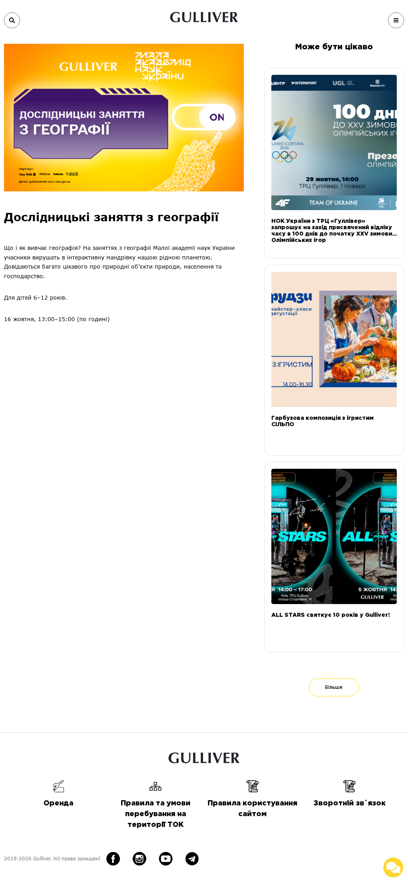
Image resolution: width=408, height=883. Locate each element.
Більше (334, 687)
